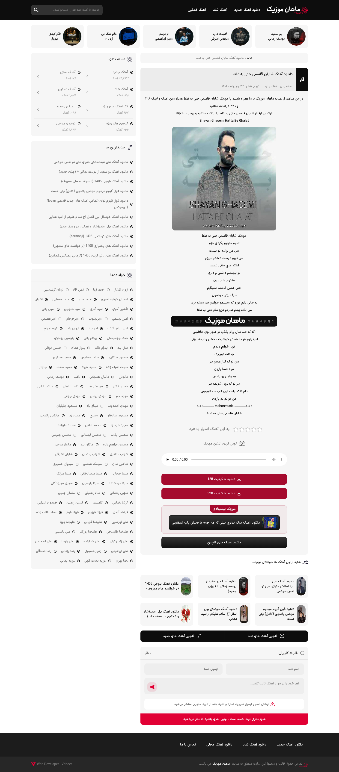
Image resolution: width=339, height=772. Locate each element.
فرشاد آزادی (120, 512)
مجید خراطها (119, 425)
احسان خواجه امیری (114, 299)
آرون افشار (121, 289)
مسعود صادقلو (117, 415)
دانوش (123, 376)
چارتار (43, 367)
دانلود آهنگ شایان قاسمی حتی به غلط (263, 74)
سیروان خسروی (63, 464)
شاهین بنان (120, 464)
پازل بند (122, 347)
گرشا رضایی (120, 502)
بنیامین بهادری (64, 338)
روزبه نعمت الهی (95, 560)
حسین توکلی (53, 347)
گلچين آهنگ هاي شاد (262, 636)
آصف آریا (98, 289)
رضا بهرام (122, 560)
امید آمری (96, 309)
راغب (77, 376)
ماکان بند (86, 444)
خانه (249, 58)
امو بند (93, 328)
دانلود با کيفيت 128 (221, 479)
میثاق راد (92, 406)
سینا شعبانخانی (91, 473)
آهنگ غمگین (197, 10)
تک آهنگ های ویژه (115, 106)
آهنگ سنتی (67, 72)
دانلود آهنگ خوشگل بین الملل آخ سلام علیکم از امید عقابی (88, 217)
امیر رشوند (95, 318)
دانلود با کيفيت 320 (221, 493)
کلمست (98, 502)
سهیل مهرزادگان (62, 483)
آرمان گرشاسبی (53, 289)
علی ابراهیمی (119, 551)
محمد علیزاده (67, 425)
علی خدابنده (91, 541)
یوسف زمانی (55, 376)
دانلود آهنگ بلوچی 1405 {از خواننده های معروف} (94, 181)
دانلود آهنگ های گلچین (224, 542)
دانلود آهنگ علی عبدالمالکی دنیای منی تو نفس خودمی (91, 162)
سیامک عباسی (92, 464)
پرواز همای (78, 347)
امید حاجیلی (72, 309)
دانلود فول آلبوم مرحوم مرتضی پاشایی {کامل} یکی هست (89, 191)
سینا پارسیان (90, 483)
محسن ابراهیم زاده (115, 444)
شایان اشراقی (64, 454)
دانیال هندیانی (99, 376)
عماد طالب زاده (46, 512)
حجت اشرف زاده (117, 367)
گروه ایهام (50, 328)
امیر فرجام (72, 318)
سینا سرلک (63, 473)
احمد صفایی (60, 299)
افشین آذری (120, 309)
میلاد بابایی (45, 386)
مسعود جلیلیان (66, 406)
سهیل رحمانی (119, 493)
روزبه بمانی (67, 560)
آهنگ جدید (270, 86)
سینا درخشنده (118, 483)
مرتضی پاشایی (49, 415)
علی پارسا (68, 541)
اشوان (39, 299)
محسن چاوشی (61, 435)
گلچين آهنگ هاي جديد (178, 636)
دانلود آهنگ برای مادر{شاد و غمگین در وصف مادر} (94, 226)
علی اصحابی (43, 541)
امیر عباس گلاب (117, 328)
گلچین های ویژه (117, 123)
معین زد (74, 415)
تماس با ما (188, 744)
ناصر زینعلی (70, 386)
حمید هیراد (89, 367)
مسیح (94, 415)
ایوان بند (73, 328)
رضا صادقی (43, 551)
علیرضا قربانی (93, 522)
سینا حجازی (120, 473)
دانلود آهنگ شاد (254, 744)
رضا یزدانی (68, 551)
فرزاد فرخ (72, 512)
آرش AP (78, 289)
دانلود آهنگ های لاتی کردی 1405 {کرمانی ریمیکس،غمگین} (88, 255)
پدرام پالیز (101, 347)
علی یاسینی (62, 531)
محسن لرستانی (91, 435)
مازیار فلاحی (63, 444)
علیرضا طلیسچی (117, 531)
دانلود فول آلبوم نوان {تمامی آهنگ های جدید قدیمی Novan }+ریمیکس (87, 204)
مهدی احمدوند (118, 406)
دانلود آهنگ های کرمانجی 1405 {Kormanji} (98, 236)
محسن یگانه (119, 435)
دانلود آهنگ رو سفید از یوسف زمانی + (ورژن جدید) (93, 171)
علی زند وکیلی (119, 541)
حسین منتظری (118, 357)
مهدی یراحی (98, 396)
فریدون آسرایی (47, 502)
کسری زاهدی (74, 502)
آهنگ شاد (220, 10)
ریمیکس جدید (65, 106)
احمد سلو (85, 299)
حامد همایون (89, 357)
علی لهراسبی (120, 522)
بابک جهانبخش (117, 338)
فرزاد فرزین (95, 512)
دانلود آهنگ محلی (219, 744)
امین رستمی (120, 318)
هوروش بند (95, 386)
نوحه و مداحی (65, 123)
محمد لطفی (93, 425)
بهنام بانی (90, 338)
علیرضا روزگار (88, 531)
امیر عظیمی (48, 318)
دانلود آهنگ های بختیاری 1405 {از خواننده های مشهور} (90, 246)
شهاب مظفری (119, 454)
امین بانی (48, 309)
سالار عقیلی (92, 493)
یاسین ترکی (120, 386)
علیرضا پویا (67, 522)
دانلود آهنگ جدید (247, 10)
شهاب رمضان (91, 454)
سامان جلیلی (66, 493)
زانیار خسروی (93, 551)
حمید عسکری (62, 357)
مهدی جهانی (71, 396)
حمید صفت (64, 367)
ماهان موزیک (287, 10)
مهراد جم (122, 396)
